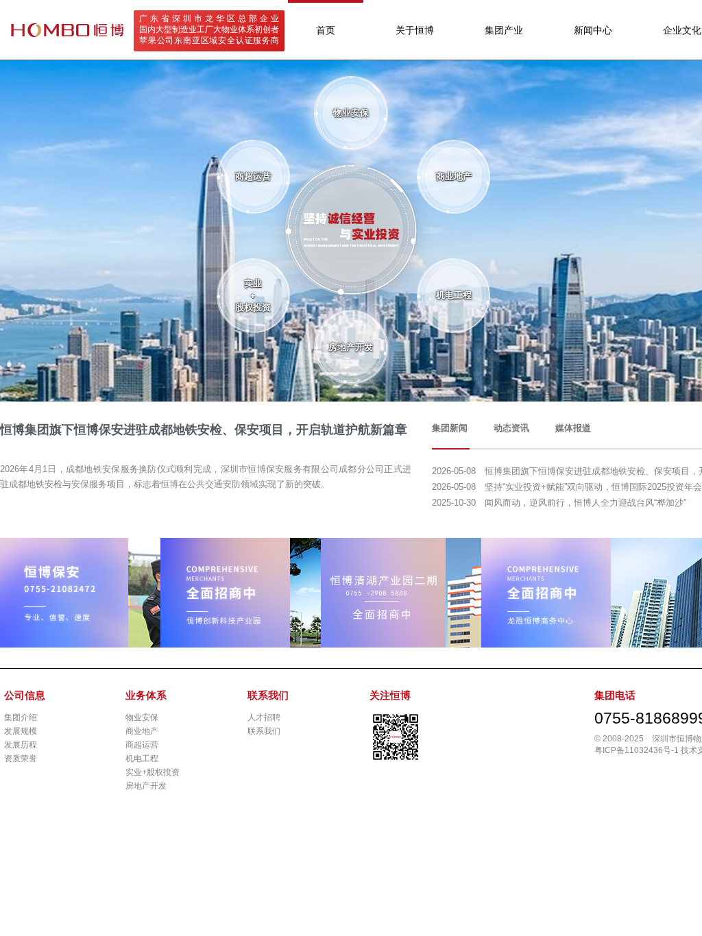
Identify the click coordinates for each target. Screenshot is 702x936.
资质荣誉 (20, 758)
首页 (325, 30)
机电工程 (141, 758)
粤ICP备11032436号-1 (636, 750)
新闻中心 (593, 30)
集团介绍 (20, 717)
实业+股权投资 (152, 772)
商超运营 (141, 745)
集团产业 (504, 30)
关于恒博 (415, 30)
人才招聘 (263, 717)
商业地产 (141, 731)
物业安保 (141, 717)
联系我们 (263, 731)
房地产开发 (146, 786)
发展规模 (20, 731)
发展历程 (20, 745)
